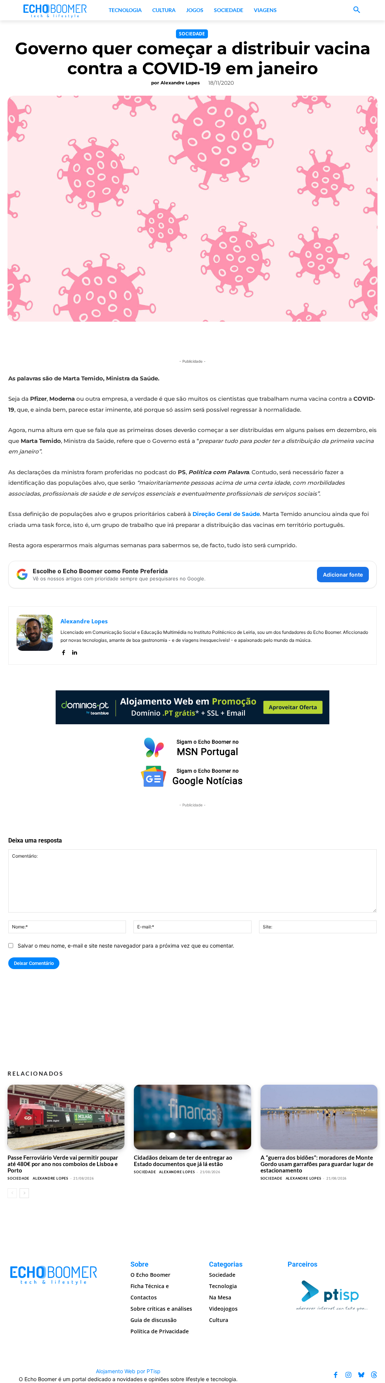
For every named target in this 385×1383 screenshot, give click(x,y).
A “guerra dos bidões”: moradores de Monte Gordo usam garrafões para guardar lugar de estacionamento (317, 1164)
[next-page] (24, 1193)
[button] (357, 10)
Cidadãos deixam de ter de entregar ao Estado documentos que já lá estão (183, 1160)
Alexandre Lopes (180, 82)
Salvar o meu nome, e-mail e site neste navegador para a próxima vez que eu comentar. (126, 945)
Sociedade (192, 34)
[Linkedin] (74, 651)
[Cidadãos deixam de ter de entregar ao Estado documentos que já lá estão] (192, 1117)
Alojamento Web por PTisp (128, 1371)
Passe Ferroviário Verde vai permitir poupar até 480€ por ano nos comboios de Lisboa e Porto (63, 1164)
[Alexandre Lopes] (35, 635)
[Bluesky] (361, 1375)
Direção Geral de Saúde (226, 513)
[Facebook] (63, 651)
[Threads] (374, 1375)
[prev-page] (12, 1193)
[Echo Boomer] (55, 10)
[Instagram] (348, 1375)
